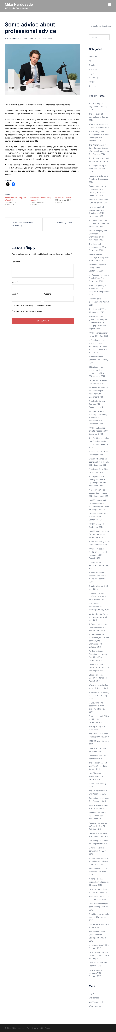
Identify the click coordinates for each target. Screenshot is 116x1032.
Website (47, 294)
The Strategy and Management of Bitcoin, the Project (99, 134)
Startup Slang (95, 726)
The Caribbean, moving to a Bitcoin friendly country (99, 441)
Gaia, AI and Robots (97, 748)
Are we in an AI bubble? (99, 199)
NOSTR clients (95, 524)
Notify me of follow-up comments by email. (32, 305)
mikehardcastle (14, 38)
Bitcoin (92, 65)
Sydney (48, 1028)
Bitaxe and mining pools (99, 541)
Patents (92, 783)
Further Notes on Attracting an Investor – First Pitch (99, 654)
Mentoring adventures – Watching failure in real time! (99, 861)
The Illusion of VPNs (97, 309)
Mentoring (47, 38)
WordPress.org (95, 1006)
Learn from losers (96, 924)
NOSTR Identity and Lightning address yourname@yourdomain (99, 503)
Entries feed (94, 998)
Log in (91, 993)
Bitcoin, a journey (64, 222)
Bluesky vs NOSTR (97, 451)
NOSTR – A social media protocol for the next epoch (98, 552)
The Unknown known (98, 791)
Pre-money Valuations (98, 840)
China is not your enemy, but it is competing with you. (97, 370)
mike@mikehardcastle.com (100, 26)
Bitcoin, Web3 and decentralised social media (97, 575)
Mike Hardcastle (19, 4)
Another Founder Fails (63, 198)
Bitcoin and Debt (96, 469)
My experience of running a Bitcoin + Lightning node (97, 479)
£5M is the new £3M (97, 755)
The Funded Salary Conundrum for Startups (97, 934)
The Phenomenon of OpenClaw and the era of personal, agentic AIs (99, 148)
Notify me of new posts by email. (28, 311)
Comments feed (96, 1002)
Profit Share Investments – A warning (96, 606)
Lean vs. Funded (96, 963)
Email (15, 294)
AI (90, 61)
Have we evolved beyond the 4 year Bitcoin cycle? (97, 210)
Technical (93, 86)
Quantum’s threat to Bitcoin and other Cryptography (97, 189)
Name (15, 282)
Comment (16, 262)
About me (93, 56)
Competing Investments (99, 798)
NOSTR (92, 82)
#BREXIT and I (95, 741)
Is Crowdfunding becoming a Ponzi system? (96, 706)
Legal (91, 73)
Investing (93, 69)
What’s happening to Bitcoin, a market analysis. (97, 288)
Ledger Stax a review (98, 380)
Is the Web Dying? (96, 945)
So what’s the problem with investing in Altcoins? (98, 390)
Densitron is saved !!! (98, 833)
